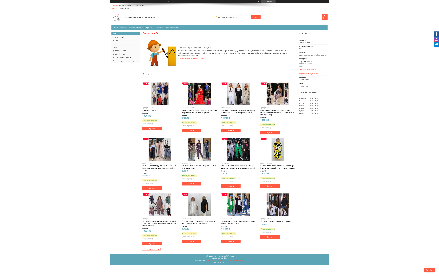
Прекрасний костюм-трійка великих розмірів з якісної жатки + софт (238, 222)
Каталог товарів (135, 28)
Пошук (256, 17)
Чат (431, 270)
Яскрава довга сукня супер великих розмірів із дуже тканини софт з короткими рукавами (277, 167)
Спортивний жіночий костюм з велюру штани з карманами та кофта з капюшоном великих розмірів (277, 112)
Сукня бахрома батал (150, 110)
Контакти (159, 28)
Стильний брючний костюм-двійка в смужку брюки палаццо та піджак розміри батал (238, 111)
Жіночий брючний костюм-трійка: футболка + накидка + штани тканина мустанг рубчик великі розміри (159, 223)
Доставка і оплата (172, 28)
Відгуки (115, 44)
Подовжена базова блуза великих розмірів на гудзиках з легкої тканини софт (198, 222)
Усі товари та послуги (151, 249)
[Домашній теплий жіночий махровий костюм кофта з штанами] (199, 149)
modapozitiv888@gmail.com (308, 74)
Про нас (149, 28)
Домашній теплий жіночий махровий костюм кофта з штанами (199, 167)
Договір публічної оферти (122, 57)
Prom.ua (231, 256)
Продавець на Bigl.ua (219, 258)
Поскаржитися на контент (215, 260)
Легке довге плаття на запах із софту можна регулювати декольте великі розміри (199, 111)
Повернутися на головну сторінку (191, 58)
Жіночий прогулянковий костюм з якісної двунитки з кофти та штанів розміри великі (238, 167)
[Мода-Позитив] (117, 17)
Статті (115, 47)
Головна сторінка (119, 28)
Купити (152, 128)
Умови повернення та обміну (123, 61)
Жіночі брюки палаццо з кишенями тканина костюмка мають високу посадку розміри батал (159, 168)
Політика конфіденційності (235, 260)
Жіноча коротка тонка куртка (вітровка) (276, 221)
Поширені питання (119, 54)
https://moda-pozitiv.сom (307, 69)
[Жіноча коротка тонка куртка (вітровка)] (278, 204)
